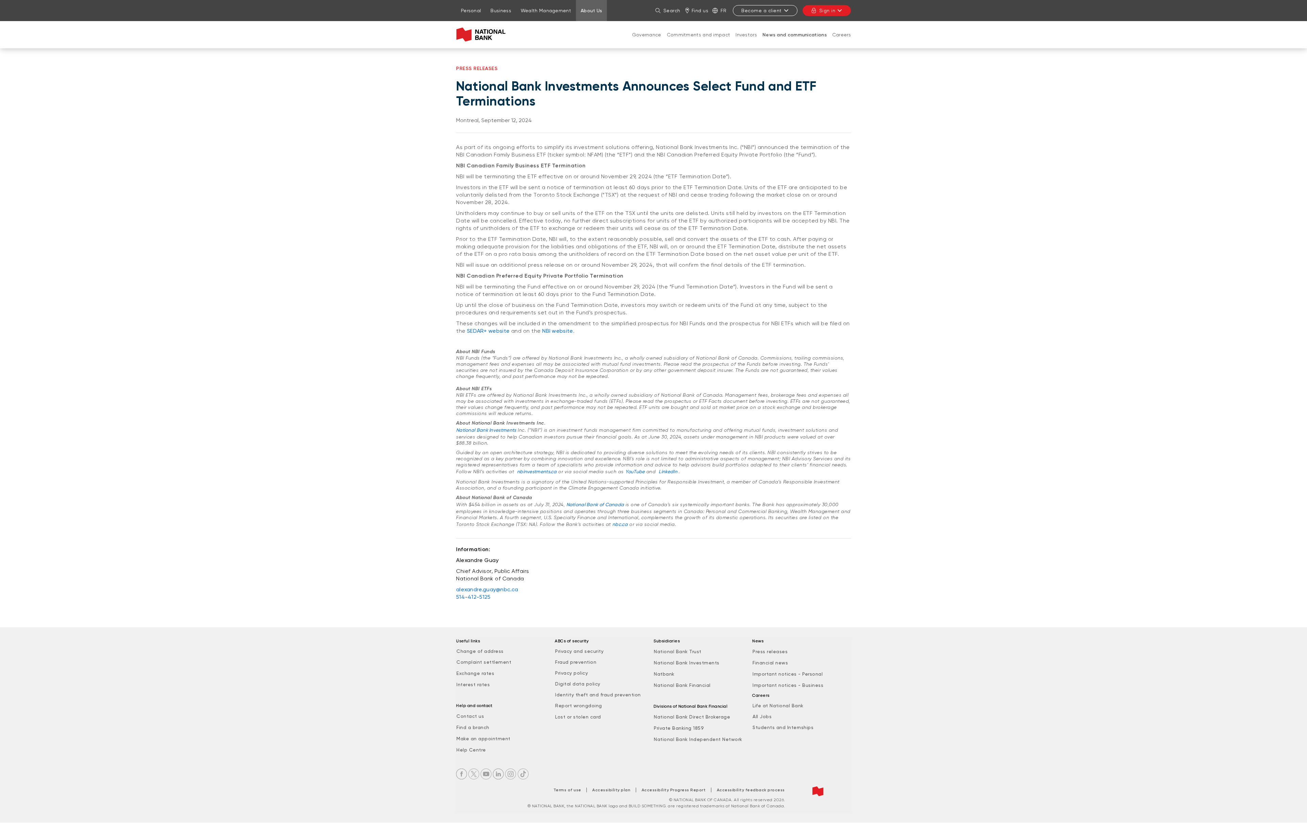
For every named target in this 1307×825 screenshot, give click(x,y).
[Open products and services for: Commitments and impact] (698, 41)
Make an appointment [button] (483, 738)
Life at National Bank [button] (778, 705)
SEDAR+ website (488, 331)
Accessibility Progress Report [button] (674, 790)
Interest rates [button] (473, 684)
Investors (746, 34)
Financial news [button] (770, 662)
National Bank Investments (486, 430)
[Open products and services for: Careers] (841, 41)
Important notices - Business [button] (788, 685)
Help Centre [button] (471, 750)
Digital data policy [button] (577, 684)
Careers (841, 34)
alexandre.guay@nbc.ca (487, 589)
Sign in (827, 10)
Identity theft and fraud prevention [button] (598, 694)
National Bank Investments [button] (687, 662)
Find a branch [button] (472, 727)
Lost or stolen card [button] (578, 717)
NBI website (557, 331)
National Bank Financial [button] (682, 685)
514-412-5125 (473, 597)
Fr (723, 10)
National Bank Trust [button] (677, 651)
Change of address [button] (480, 651)
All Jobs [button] (762, 716)
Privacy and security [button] (579, 651)
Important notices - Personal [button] (788, 674)
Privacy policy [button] (571, 673)
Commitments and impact (698, 34)
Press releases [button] (770, 651)
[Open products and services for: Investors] (746, 41)
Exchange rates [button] (475, 673)
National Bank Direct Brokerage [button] (692, 717)
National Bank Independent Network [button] (698, 739)
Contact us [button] (470, 716)
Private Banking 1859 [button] (679, 728)
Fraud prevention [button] (575, 662)
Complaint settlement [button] (483, 662)
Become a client (761, 10)
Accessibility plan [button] (611, 790)
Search (671, 10)
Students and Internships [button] (783, 727)
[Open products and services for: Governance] (646, 41)
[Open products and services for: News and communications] (794, 42)
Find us (700, 10)
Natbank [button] (664, 674)
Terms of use (567, 790)
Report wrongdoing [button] (578, 705)
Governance (646, 34)
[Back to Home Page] (482, 34)
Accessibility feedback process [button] (751, 790)
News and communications (794, 35)
